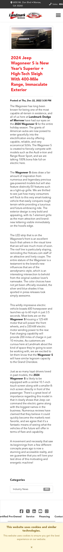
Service (30, 516)
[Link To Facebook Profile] (22, 511)
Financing (44, 516)
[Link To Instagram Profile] (46, 511)
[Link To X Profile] (28, 511)
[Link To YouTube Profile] (41, 511)
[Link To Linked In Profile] (34, 511)
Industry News (31, 489)
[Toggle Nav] (58, 15)
